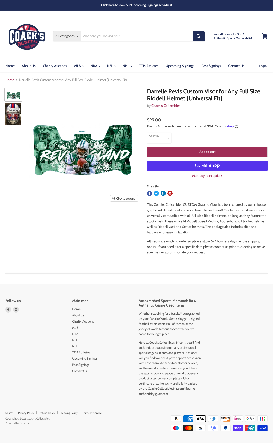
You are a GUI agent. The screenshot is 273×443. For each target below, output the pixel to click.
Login (263, 66)
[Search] (199, 36)
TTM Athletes (148, 66)
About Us (29, 66)
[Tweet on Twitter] (156, 193)
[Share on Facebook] (149, 193)
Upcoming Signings (180, 66)
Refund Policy (47, 412)
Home (10, 66)
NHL (126, 66)
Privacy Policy (26, 412)
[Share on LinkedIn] (163, 193)
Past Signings (211, 66)
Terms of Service (92, 412)
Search (9, 412)
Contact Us (236, 66)
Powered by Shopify (17, 423)
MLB (78, 66)
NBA (94, 66)
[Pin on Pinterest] (170, 193)
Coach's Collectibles (165, 106)
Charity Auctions (55, 66)
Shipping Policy (69, 412)
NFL (110, 66)
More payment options (207, 176)
